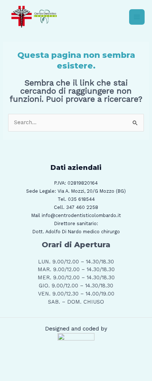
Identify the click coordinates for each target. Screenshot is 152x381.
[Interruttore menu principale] (137, 17)
